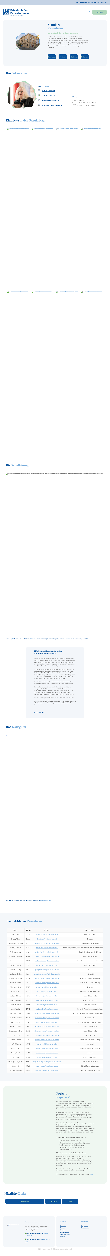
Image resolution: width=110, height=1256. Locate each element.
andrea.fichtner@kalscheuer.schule (47, 965)
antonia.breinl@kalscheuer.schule (47, 948)
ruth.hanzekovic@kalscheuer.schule (47, 978)
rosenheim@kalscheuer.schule (47, 1005)
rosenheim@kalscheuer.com (50, 100)
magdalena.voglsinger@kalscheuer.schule (47, 1061)
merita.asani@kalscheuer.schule (47, 934)
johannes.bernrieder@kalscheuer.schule (47, 943)
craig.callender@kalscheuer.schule (47, 952)
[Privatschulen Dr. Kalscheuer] (16, 12)
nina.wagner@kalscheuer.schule (47, 1066)
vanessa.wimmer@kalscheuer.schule (47, 1070)
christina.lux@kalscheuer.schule (47, 1009)
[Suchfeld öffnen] (89, 12)
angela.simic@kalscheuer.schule (47, 1048)
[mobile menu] (81, 12)
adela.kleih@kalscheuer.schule (47, 991)
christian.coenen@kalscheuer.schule (47, 956)
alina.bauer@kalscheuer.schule (47, 939)
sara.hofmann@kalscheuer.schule (47, 987)
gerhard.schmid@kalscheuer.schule (47, 1040)
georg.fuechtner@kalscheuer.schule (47, 970)
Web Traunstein (99, 2)
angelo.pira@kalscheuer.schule (46, 1022)
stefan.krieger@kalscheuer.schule (47, 996)
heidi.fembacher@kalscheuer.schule (47, 961)
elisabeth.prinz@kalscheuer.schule (47, 1026)
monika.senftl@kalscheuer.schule (47, 1044)
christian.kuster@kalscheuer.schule (47, 1000)
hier (91, 1174)
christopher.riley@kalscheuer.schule (47, 1035)
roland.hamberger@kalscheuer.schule (47, 974)
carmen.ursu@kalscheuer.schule (47, 1057)
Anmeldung (99, 12)
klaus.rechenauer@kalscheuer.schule (46, 1031)
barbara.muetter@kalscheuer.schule (47, 1018)
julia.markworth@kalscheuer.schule (47, 1013)
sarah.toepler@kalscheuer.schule (47, 1053)
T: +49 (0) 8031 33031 (48, 91)
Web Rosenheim (83, 2)
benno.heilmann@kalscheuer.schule (47, 983)
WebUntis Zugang (45, 900)
